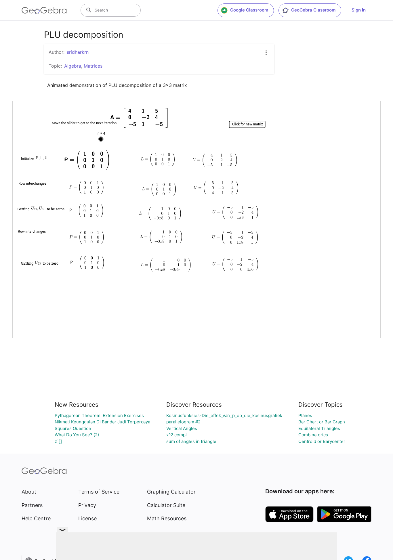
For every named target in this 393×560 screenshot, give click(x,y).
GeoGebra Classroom (313, 10)
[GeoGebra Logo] (44, 10)
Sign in (359, 10)
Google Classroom (249, 10)
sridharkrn (78, 52)
